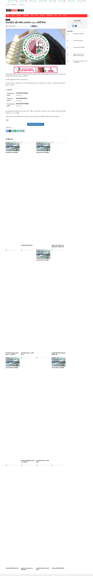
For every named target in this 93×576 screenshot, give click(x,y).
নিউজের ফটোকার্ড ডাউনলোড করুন (35, 124)
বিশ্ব (56, 15)
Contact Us (21, 4)
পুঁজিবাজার (26, 15)
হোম (8, 15)
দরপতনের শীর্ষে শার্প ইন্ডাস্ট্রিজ (42, 260)
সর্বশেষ (13, 15)
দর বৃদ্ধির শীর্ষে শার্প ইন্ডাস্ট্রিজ (12, 152)
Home (8, 4)
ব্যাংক (32, 15)
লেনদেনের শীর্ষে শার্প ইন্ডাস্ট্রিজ (42, 152)
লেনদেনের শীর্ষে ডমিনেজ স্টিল (12, 568)
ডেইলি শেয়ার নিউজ (12, 26)
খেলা (60, 15)
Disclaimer (14, 4)
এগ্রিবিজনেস (49, 15)
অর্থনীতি (19, 15)
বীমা (37, 15)
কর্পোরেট (42, 15)
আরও (64, 15)
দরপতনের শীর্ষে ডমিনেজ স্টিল (58, 568)
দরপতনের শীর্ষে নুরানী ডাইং (26, 245)
